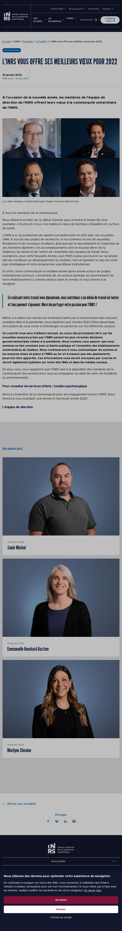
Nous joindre (76, 9)
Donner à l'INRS (110, 20)
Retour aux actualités (21, 804)
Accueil (6, 42)
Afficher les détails (61, 917)
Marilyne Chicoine (19, 750)
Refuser (61, 909)
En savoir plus (92, 890)
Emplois (106, 9)
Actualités (41, 42)
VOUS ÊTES (57, 9)
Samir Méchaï (16, 547)
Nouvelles (93, 9)
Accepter (61, 900)
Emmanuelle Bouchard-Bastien (28, 649)
